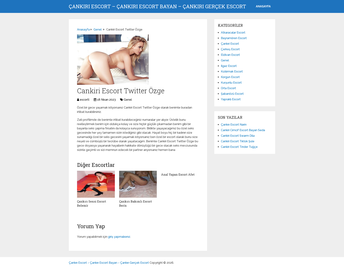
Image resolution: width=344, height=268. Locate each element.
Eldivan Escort (230, 55)
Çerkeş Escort (230, 49)
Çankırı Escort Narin (234, 124)
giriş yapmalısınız (119, 236)
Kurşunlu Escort (231, 82)
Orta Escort (228, 88)
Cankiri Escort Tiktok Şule (237, 141)
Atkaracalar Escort (233, 32)
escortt (84, 99)
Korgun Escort (230, 77)
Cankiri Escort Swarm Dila (238, 135)
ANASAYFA (263, 6)
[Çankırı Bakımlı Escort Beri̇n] (138, 184)
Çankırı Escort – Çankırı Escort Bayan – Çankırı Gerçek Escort (157, 6)
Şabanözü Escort (232, 93)
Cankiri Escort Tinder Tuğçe (239, 147)
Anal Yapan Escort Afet (178, 174)
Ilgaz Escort (229, 66)
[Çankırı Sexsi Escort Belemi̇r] (96, 184)
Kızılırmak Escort (232, 71)
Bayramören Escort (234, 38)
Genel (128, 99)
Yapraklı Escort (231, 99)
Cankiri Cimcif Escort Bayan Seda (243, 130)
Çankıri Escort (230, 43)
